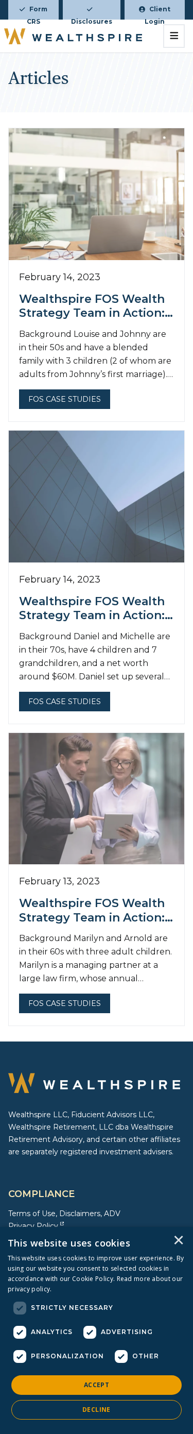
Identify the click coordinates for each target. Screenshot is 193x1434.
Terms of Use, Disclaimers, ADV (64, 1213)
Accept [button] (96, 1384)
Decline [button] (96, 1409)
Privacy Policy (33, 1226)
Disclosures (91, 19)
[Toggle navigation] (174, 36)
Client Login (157, 12)
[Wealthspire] (73, 36)
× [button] (178, 1241)
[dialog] (96, 1330)
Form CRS (37, 12)
